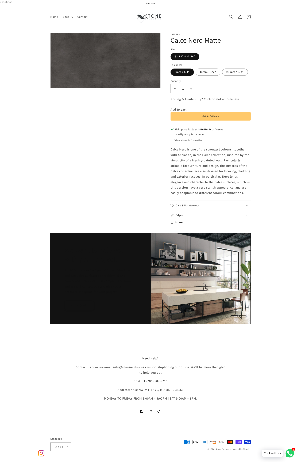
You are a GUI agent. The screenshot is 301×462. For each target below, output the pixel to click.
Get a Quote (79, 305)
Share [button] (179, 222)
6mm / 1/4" (182, 72)
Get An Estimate (210, 116)
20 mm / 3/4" (235, 72)
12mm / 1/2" (208, 72)
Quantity (176, 80)
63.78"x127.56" (185, 56)
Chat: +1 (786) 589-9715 (151, 381)
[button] (67, 17)
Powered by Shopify (241, 449)
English (59, 446)
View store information (189, 140)
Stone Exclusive (223, 449)
